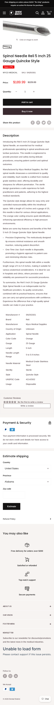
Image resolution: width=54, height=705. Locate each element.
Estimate (11, 506)
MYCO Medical (10, 73)
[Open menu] (4, 13)
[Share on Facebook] (33, 123)
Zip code (7, 489)
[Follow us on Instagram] (10, 676)
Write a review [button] (27, 406)
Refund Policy (9, 519)
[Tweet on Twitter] (44, 123)
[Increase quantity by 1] (34, 92)
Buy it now (27, 111)
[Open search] (37, 13)
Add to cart (27, 102)
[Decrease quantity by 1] (16, 92)
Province (7, 475)
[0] (49, 13)
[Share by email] (49, 123)
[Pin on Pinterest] (38, 123)
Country (6, 462)
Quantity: (7, 91)
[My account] (42, 13)
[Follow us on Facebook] (5, 676)
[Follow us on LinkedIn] (16, 676)
